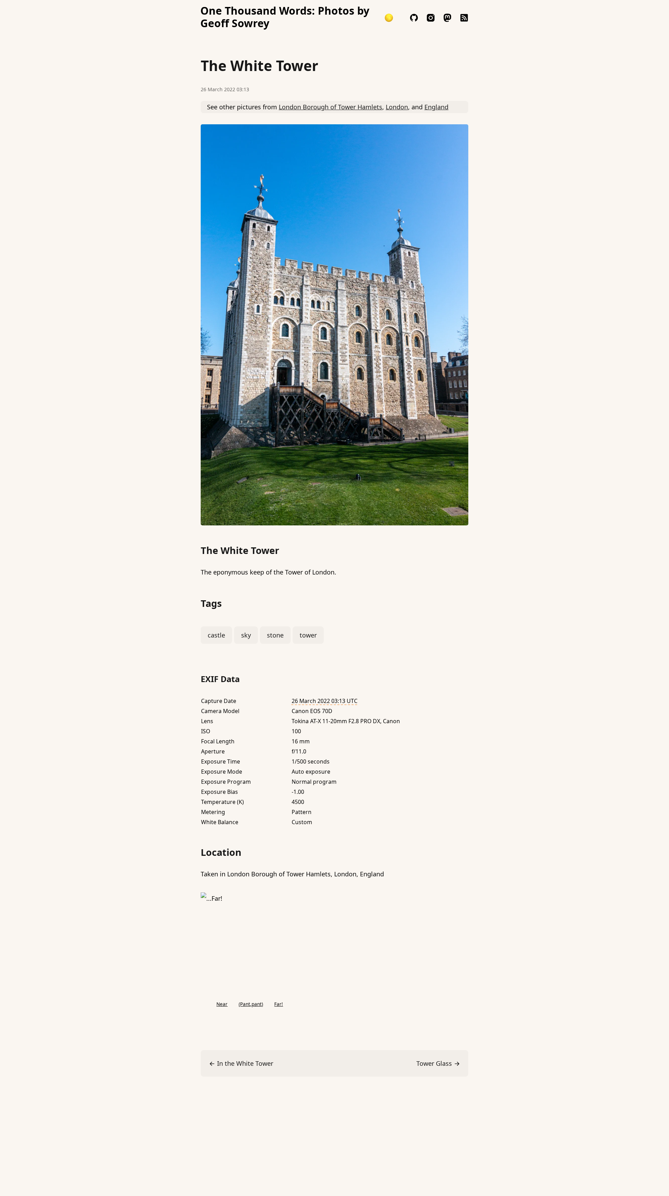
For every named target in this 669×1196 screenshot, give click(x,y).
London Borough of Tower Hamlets (330, 107)
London (397, 107)
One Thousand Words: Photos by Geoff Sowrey (284, 17)
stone (275, 635)
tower (308, 635)
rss (464, 18)
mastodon (447, 18)
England (436, 107)
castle (216, 635)
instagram (430, 18)
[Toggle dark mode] (389, 18)
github (414, 18)
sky (246, 635)
